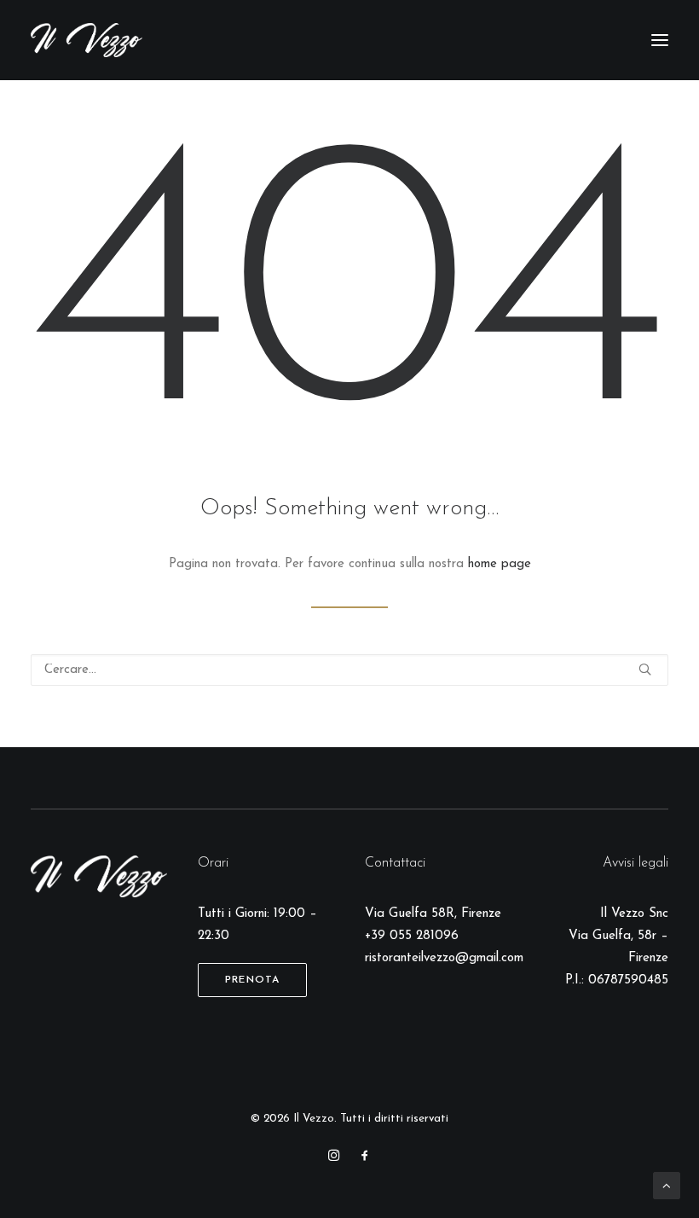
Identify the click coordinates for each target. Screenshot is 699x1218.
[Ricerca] (349, 670)
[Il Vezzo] (86, 40)
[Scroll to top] (666, 1185)
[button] (660, 40)
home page (499, 564)
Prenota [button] (252, 980)
